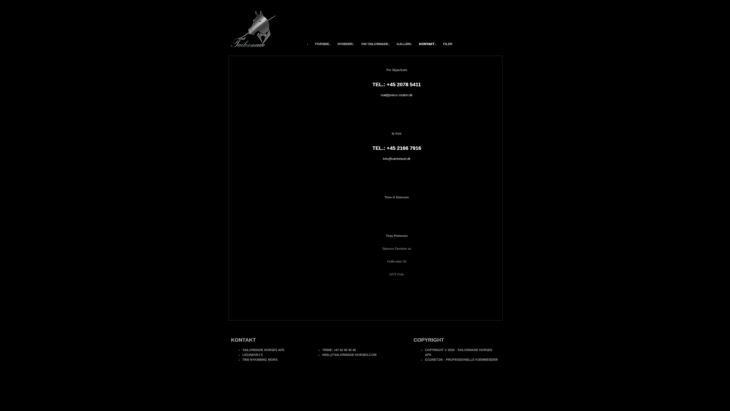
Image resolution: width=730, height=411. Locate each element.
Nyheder (345, 44)
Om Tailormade (374, 44)
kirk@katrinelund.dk (397, 158)
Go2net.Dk (434, 359)
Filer (447, 44)
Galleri (404, 44)
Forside (322, 44)
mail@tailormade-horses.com (349, 354)
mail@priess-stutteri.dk (397, 95)
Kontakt (427, 44)
